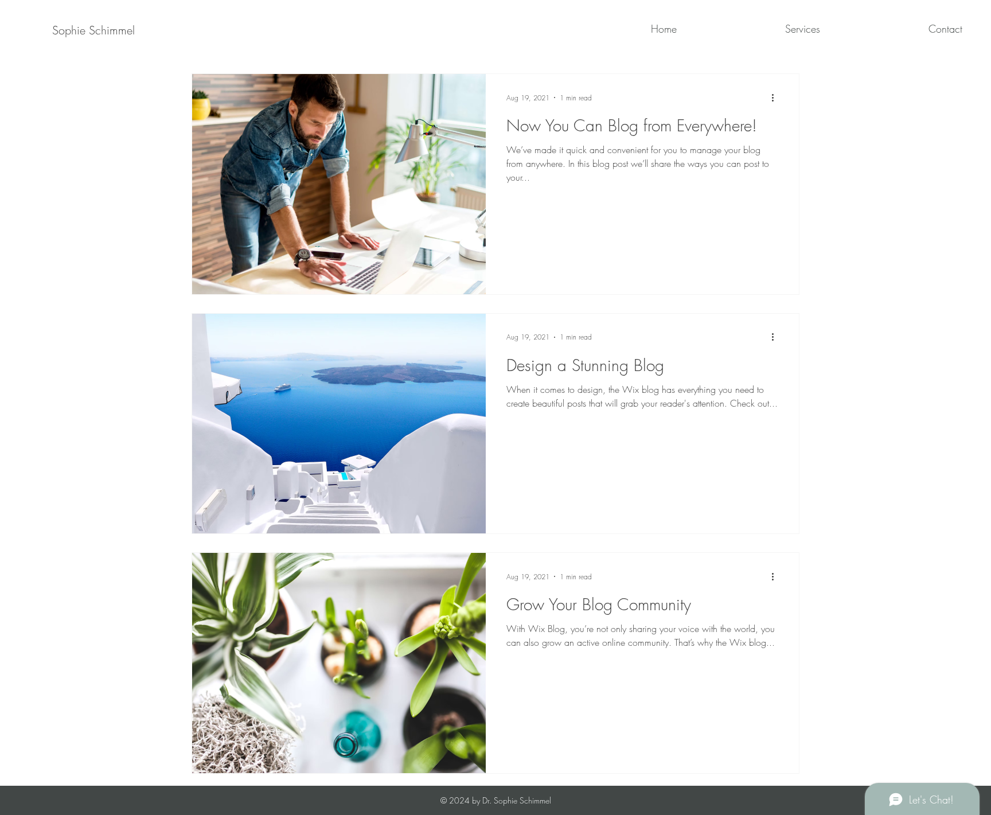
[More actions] (776, 97)
